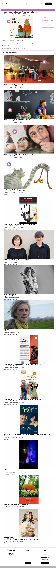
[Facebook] (42, 557)
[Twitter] (44, 557)
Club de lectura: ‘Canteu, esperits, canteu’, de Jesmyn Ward (22, 364)
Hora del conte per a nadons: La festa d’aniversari (19, 119)
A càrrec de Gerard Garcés (11, 156)
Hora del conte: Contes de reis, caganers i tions (18, 154)
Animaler (6, 329)
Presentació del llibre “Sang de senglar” (16, 504)
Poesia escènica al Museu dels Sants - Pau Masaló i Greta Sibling (21, 539)
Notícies (28, 557)
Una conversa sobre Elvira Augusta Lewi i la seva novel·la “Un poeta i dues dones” (27, 435)
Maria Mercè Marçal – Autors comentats (16, 259)
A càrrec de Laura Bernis (10, 121)
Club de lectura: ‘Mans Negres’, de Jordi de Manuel (20, 224)
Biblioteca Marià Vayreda (28, 15)
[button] (53, 3)
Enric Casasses (7, 331)
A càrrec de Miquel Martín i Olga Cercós (14, 261)
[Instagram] (46, 557)
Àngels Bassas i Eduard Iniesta (12, 296)
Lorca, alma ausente (10, 294)
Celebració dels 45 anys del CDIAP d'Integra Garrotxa (18, 191)
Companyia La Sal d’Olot (10, 86)
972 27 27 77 (45, 554)
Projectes (28, 555)
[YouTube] (47, 557)
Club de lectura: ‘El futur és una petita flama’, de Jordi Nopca (22, 399)
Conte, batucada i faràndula (12, 189)
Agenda (28, 552)
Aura (5, 469)
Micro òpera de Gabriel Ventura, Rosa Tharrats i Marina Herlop (20, 471)
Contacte (28, 559)
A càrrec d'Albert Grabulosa (11, 226)
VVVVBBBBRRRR (9, 538)
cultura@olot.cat (45, 552)
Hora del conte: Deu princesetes (14, 84)
